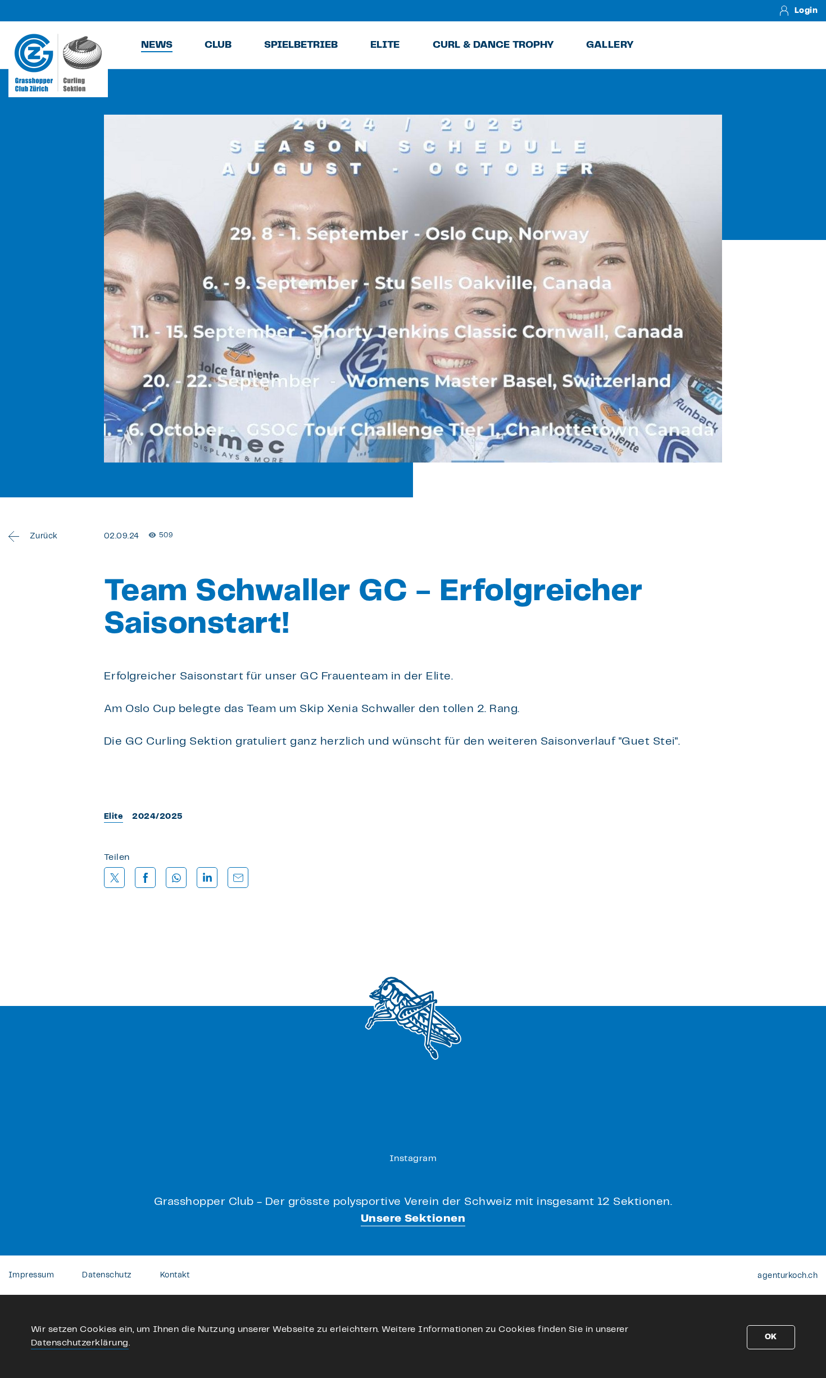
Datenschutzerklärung (80, 1343)
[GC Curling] (58, 62)
